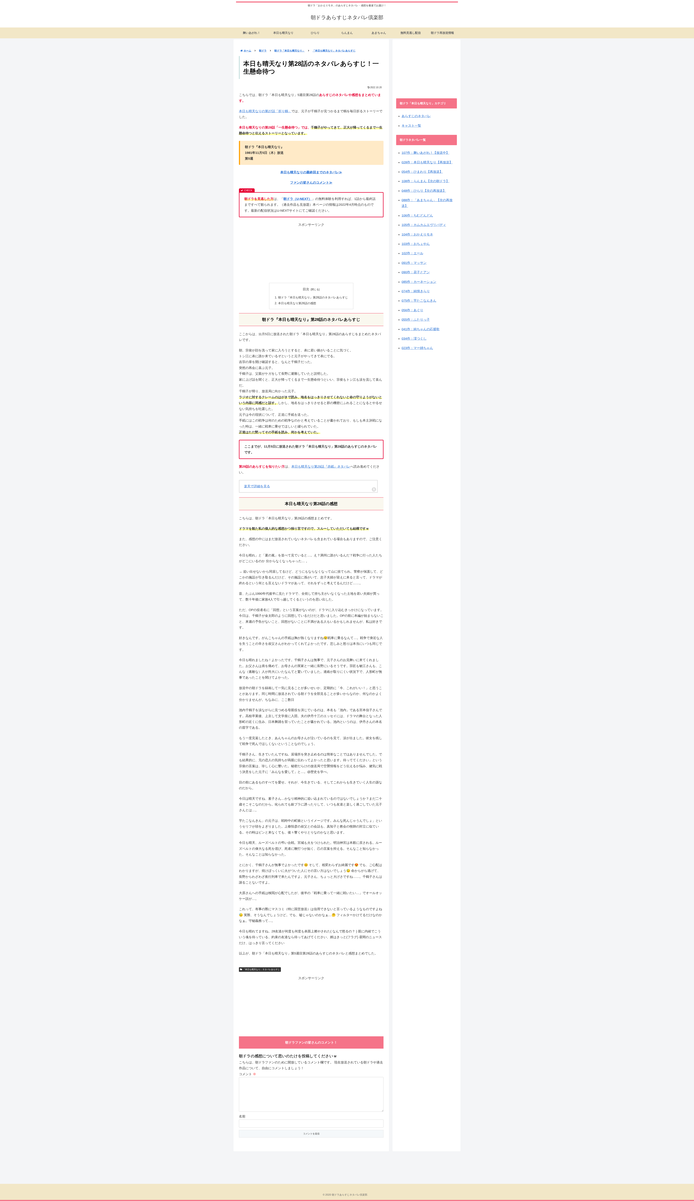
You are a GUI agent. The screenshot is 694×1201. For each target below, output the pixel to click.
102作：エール (412, 253)
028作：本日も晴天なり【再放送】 (427, 162)
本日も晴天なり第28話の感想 (297, 303)
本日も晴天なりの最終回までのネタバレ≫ (311, 172)
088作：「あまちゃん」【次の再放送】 (427, 203)
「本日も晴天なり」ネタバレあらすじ (261, 969)
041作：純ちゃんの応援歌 (421, 329)
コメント (247, 1074)
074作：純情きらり (416, 291)
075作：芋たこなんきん (419, 300)
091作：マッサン (414, 263)
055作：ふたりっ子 (416, 319)
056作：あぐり (412, 310)
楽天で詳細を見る (257, 486)
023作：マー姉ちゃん (417, 348)
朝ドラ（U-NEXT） (297, 199)
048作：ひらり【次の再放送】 (424, 191)
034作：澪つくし (414, 338)
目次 (306, 289)
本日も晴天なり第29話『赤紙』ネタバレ (320, 466)
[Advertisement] (311, 253)
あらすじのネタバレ (416, 116)
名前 (242, 1116)
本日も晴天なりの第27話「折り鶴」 (265, 111)
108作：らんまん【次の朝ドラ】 (425, 181)
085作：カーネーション (419, 282)
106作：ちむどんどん (417, 215)
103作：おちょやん (416, 244)
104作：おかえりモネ (417, 234)
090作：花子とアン (416, 272)
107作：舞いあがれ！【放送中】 (425, 153)
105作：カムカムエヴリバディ (424, 225)
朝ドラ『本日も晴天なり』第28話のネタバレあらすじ (313, 297)
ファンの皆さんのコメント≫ (311, 182)
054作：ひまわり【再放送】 (422, 172)
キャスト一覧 (411, 125)
